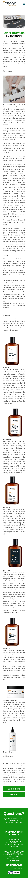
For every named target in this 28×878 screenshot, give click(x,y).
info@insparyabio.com (14, 822)
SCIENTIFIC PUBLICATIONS (14, 855)
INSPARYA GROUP (14, 839)
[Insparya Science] (10, 3)
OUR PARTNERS (14, 860)
